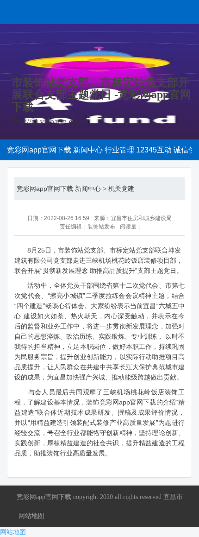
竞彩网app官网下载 (45, 188)
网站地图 (31, 515)
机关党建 (121, 188)
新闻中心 (88, 188)
